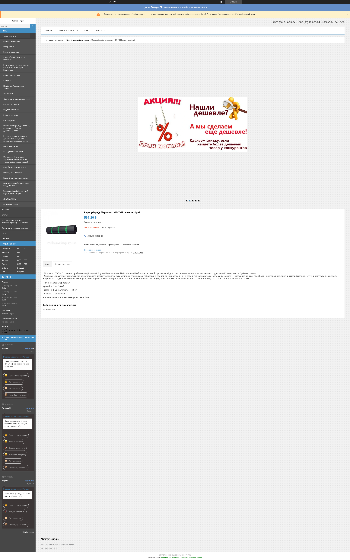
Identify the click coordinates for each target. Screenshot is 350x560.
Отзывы (5, 238)
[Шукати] (33, 26)
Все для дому (9, 120)
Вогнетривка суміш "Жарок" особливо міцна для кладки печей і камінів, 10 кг (16, 423)
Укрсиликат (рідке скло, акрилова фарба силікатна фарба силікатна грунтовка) (15, 159)
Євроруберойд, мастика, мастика (14, 58)
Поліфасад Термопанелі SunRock (13, 87)
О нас (4, 233)
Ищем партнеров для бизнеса (15, 228)
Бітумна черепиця (11, 52)
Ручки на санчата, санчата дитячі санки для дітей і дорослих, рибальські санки (15, 138)
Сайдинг (7, 80)
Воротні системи (10, 115)
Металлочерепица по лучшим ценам (58, 544)
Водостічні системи (11, 75)
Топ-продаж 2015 (49, 548)
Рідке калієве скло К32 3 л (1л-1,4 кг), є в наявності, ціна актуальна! (17, 363)
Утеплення (8, 93)
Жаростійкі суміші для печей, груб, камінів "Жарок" (15, 192)
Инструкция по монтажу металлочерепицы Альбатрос (15, 221)
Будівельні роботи (11, 109)
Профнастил (8, 46)
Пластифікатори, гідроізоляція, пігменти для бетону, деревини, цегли (16, 128)
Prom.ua (188, 555)
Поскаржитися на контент (170, 557)
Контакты (100, 30)
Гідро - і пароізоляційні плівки (16, 178)
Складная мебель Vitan (13, 151)
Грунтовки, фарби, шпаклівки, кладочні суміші (16, 184)
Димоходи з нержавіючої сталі (16, 99)
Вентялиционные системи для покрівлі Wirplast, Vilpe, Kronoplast (16, 67)
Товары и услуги (9, 36)
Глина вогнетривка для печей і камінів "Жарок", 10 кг (17, 495)
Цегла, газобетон (10, 146)
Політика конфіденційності (191, 557)
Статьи (5, 215)
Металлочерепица (11, 41)
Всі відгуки (27, 532)
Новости (5, 209)
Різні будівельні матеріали (15, 167)
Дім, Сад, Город (9, 199)
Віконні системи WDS (12, 104)
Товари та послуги (56, 40)
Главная (48, 30)
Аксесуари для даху (11, 204)
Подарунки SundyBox (12, 172)
